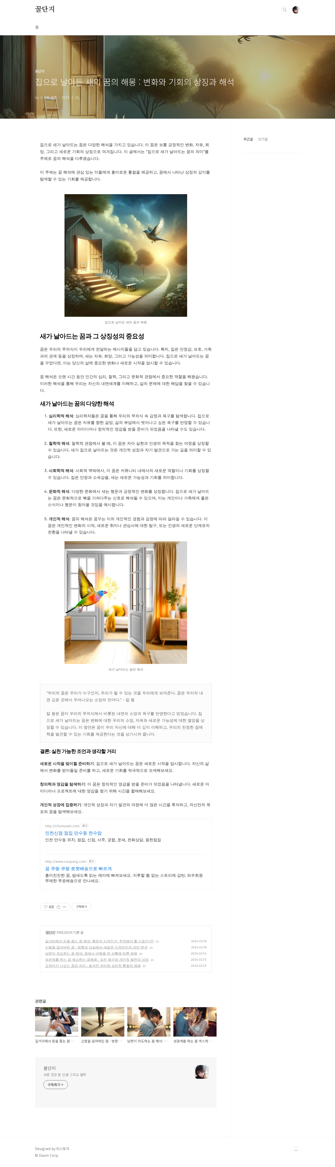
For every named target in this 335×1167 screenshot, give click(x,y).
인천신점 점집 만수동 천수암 (73, 833)
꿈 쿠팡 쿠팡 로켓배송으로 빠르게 (78, 868)
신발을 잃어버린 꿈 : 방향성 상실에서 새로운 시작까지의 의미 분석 (96, 947)
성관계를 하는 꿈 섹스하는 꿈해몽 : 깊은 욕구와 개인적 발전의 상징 (97, 959)
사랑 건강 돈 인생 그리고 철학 (64, 1074)
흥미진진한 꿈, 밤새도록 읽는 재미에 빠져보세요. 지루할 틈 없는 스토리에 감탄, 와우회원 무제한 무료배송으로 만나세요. (124, 878)
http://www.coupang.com (65, 861)
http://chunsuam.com (62, 826)
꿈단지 (50, 932)
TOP (296, 1150)
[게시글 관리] (65, 907)
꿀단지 (45, 9)
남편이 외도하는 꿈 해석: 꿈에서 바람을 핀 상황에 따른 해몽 (91, 953)
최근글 (248, 139)
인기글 (263, 139)
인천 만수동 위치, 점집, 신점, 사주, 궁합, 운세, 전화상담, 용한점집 (103, 839)
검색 (284, 9)
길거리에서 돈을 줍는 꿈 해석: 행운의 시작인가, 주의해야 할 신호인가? (99, 941)
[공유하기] (58, 907)
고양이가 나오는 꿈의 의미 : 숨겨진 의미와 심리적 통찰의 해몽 (93, 966)
